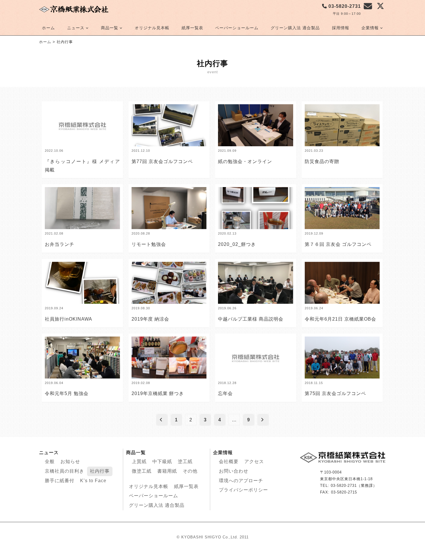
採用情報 (340, 27)
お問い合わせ (233, 471)
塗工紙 (185, 461)
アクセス (254, 461)
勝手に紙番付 (59, 480)
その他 (190, 471)
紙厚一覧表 (192, 27)
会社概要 (229, 461)
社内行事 (100, 471)
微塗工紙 (141, 471)
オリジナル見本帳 (152, 27)
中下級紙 (162, 461)
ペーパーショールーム (236, 27)
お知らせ (70, 461)
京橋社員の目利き (64, 471)
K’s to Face (93, 480)
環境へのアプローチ (241, 480)
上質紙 (139, 461)
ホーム (48, 27)
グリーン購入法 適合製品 (295, 27)
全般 (50, 461)
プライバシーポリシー (243, 489)
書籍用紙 (167, 471)
